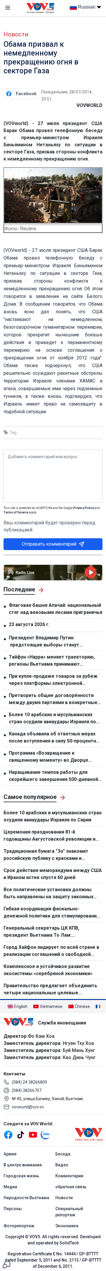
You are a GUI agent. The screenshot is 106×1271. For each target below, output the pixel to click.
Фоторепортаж (19, 1225)
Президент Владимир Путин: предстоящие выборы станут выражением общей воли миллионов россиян (52, 642)
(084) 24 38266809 (29, 1082)
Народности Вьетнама (26, 1197)
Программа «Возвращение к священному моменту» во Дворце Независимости (48, 757)
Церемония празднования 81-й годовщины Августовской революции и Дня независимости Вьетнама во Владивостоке (49, 836)
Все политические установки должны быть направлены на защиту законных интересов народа (48, 893)
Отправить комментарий (49, 544)
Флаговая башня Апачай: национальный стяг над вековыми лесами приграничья (55, 608)
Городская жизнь (21, 1175)
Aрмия (10, 1154)
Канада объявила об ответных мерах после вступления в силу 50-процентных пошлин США (55, 738)
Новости (16, 34)
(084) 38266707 (27, 1090)
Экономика (66, 1225)
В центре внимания (23, 1165)
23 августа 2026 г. (29, 624)
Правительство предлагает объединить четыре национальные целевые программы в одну (50, 989)
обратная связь (71, 1186)
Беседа (62, 1154)
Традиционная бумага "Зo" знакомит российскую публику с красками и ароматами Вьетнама (46, 855)
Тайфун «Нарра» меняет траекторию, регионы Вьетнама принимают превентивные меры (52, 661)
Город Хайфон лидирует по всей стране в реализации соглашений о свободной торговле (51, 951)
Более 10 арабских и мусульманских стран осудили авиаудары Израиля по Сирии (52, 718)
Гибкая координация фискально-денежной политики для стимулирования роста (51, 913)
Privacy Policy (83, 508)
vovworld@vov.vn (28, 1107)
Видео (61, 1165)
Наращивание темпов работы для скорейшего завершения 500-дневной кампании (53, 776)
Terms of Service (16, 512)
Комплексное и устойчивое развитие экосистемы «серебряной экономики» (49, 970)
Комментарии (69, 1175)
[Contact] (6, 1264)
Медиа (10, 1186)
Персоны (13, 1208)
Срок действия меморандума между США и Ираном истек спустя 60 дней (53, 874)
